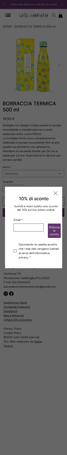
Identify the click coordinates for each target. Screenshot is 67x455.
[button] (56, 193)
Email (18, 220)
